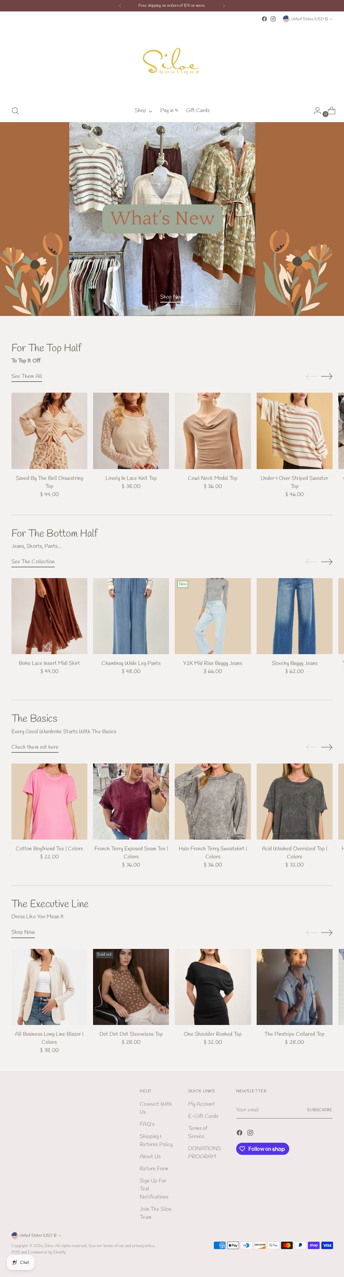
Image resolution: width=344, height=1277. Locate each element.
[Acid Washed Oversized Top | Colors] (295, 802)
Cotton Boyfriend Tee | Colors (49, 848)
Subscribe (320, 1110)
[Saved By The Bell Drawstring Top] (49, 431)
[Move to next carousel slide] (327, 376)
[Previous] (120, 5)
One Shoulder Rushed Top (213, 1034)
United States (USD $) (309, 19)
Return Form (154, 1168)
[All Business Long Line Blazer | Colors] (49, 987)
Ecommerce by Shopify (47, 1252)
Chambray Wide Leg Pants (131, 663)
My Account (201, 1104)
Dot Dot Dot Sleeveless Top (131, 1034)
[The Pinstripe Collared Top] (295, 987)
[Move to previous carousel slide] (311, 376)
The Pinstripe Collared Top (294, 1034)
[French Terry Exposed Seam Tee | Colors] (131, 802)
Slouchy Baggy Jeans (294, 663)
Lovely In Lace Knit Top (131, 478)
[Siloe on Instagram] (273, 19)
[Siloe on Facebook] (264, 19)
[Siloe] (172, 61)
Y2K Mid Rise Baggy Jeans (212, 663)
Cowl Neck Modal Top (213, 478)
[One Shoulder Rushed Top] (213, 987)
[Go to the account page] (314, 110)
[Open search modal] (15, 110)
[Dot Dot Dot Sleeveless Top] (131, 987)
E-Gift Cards (203, 1116)
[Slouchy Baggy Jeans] (295, 616)
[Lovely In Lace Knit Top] (131, 431)
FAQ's (147, 1124)
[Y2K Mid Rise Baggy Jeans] (213, 616)
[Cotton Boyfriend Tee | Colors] (49, 802)
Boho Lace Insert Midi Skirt (49, 663)
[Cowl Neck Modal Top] (213, 431)
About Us (150, 1156)
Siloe (49, 1246)
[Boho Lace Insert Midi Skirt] (49, 616)
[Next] (223, 5)
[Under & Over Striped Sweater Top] (295, 431)
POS (15, 1252)
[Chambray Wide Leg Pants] (131, 616)
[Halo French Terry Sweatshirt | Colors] (213, 802)
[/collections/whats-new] (172, 219)
